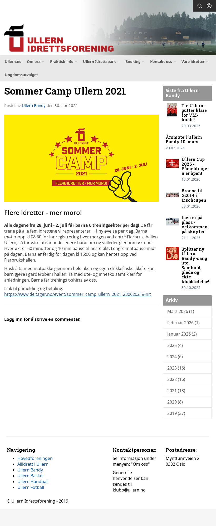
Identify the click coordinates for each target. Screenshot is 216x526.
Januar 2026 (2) (182, 334)
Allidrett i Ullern (32, 464)
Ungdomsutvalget (21, 74)
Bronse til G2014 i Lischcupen (193, 195)
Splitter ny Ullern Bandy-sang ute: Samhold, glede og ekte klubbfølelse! (195, 265)
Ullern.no (13, 61)
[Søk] (199, 6)
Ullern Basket (30, 476)
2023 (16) (176, 368)
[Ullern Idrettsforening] (108, 28)
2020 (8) (175, 402)
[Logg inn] (209, 6)
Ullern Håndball (32, 481)
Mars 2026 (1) (180, 311)
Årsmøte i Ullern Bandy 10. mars (184, 139)
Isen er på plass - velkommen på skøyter (194, 224)
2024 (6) (175, 357)
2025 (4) (175, 345)
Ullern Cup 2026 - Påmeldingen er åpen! (194, 166)
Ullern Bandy (34, 105)
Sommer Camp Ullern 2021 (65, 90)
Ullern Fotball (30, 487)
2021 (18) (176, 391)
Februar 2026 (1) (183, 323)
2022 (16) (176, 379)
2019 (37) (176, 413)
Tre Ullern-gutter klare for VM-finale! (194, 112)
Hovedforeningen (35, 458)
